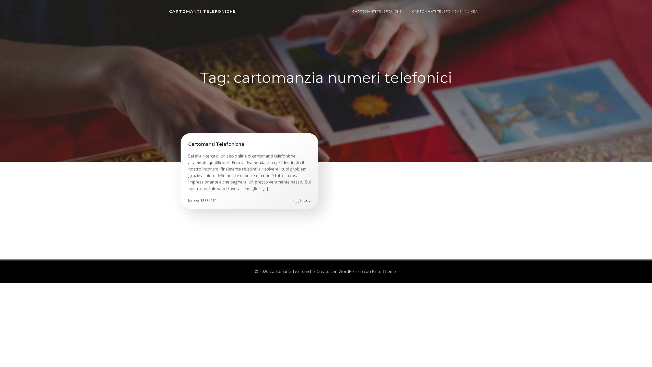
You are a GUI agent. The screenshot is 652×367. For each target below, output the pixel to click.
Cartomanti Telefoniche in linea (445, 11)
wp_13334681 (205, 200)
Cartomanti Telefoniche (202, 11)
